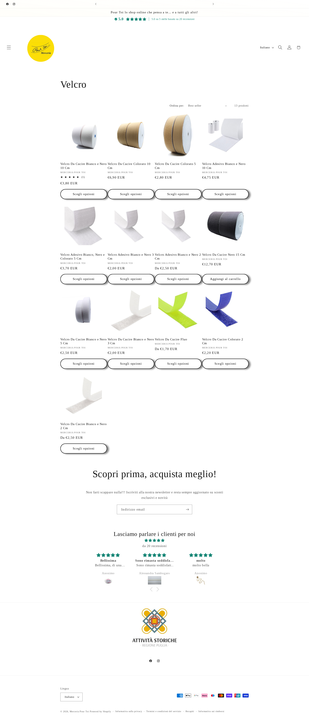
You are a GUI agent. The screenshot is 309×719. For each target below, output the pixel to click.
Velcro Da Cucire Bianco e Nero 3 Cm (131, 341)
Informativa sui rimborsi (211, 711)
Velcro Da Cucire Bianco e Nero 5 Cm (83, 341)
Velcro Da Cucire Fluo (171, 339)
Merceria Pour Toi (79, 711)
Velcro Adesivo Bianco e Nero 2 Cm (178, 256)
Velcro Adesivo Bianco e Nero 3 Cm (131, 256)
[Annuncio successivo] (213, 4)
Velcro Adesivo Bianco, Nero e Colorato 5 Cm (82, 256)
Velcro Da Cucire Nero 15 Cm (223, 254)
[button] (8, 47)
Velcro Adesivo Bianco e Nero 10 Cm (224, 166)
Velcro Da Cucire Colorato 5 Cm (175, 166)
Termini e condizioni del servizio (163, 711)
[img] (154, 540)
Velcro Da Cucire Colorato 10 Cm (129, 166)
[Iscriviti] (187, 509)
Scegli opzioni (83, 194)
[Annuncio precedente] (95, 4)
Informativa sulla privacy (128, 711)
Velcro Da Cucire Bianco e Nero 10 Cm (83, 166)
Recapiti (190, 711)
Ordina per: (177, 105)
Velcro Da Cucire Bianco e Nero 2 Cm (83, 426)
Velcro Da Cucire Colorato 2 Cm (222, 341)
